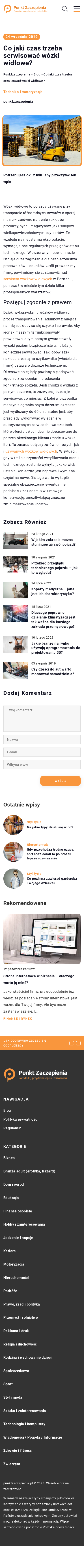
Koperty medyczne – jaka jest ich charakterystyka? (52, 591)
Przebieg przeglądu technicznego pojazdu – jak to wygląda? (54, 568)
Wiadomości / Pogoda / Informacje (32, 1437)
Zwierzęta (11, 1464)
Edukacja (11, 1198)
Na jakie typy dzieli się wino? (50, 827)
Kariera (9, 1251)
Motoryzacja (13, 1264)
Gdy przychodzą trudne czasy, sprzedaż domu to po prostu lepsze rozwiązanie (50, 854)
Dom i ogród (13, 1184)
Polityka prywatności (20, 1119)
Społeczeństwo (16, 1371)
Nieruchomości (16, 1278)
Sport (8, 1384)
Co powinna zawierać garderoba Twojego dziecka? (52, 881)
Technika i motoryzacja (23, 92)
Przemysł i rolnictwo (20, 1317)
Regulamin (12, 1128)
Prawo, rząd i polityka (21, 1304)
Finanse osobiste (17, 1211)
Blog (7, 1110)
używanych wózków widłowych (31, 451)
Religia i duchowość (20, 1344)
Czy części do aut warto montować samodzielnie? (52, 671)
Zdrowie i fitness (17, 1450)
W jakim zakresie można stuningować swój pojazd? (53, 542)
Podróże (10, 1291)
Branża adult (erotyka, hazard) (29, 1171)
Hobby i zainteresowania (24, 1224)
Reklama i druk (16, 1331)
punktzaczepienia (18, 102)
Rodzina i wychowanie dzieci (27, 1357)
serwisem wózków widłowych (27, 279)
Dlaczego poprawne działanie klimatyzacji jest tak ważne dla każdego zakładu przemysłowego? (53, 619)
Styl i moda (12, 1397)
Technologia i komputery (24, 1424)
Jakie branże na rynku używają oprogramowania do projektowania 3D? (55, 648)
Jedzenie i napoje (18, 1238)
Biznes (9, 1158)
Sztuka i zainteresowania (24, 1411)
